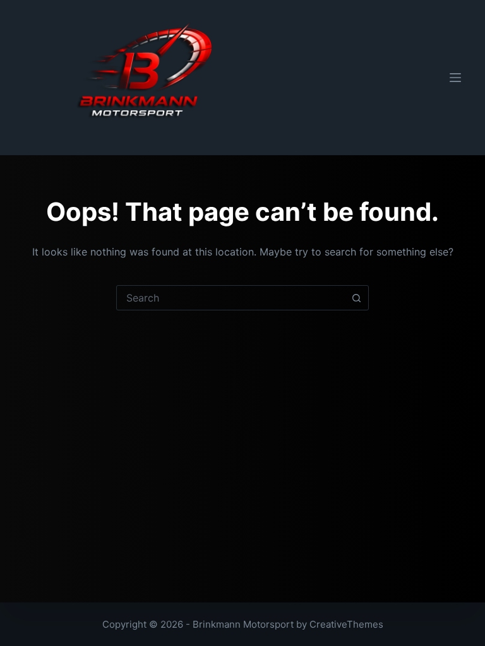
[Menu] (455, 77)
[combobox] (230, 297)
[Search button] (356, 298)
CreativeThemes (346, 624)
